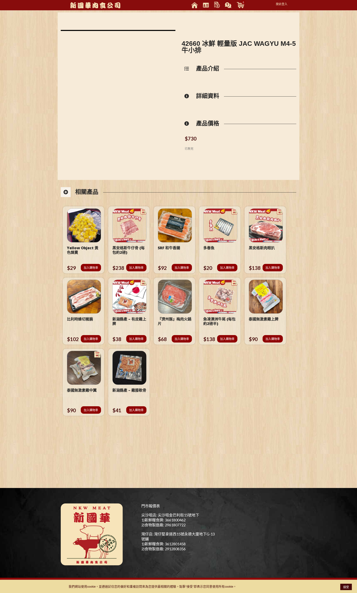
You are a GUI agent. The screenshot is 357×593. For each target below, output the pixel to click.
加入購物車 (91, 267)
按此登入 (281, 4)
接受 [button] (346, 587)
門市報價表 (150, 506)
